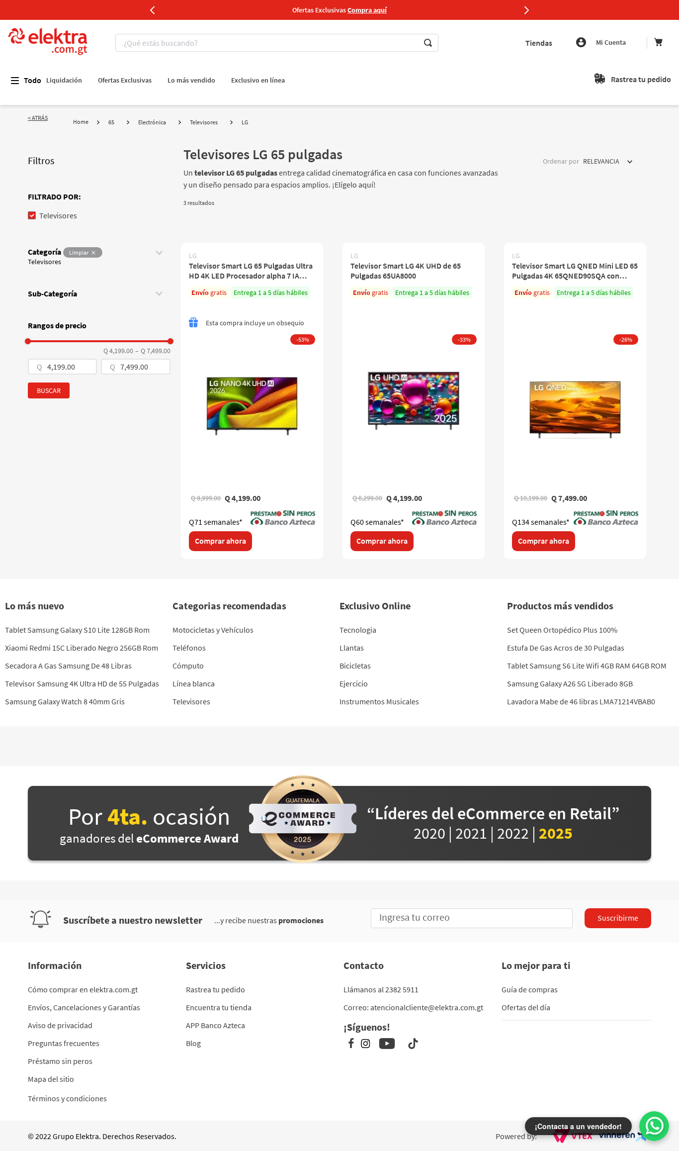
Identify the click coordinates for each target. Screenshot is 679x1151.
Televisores (204, 122)
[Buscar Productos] (428, 43)
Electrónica (152, 122)
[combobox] (278, 43)
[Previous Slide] (153, 9)
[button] (99, 196)
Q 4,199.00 (118, 351)
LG (245, 122)
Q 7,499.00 (152, 351)
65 (111, 122)
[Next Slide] (526, 9)
